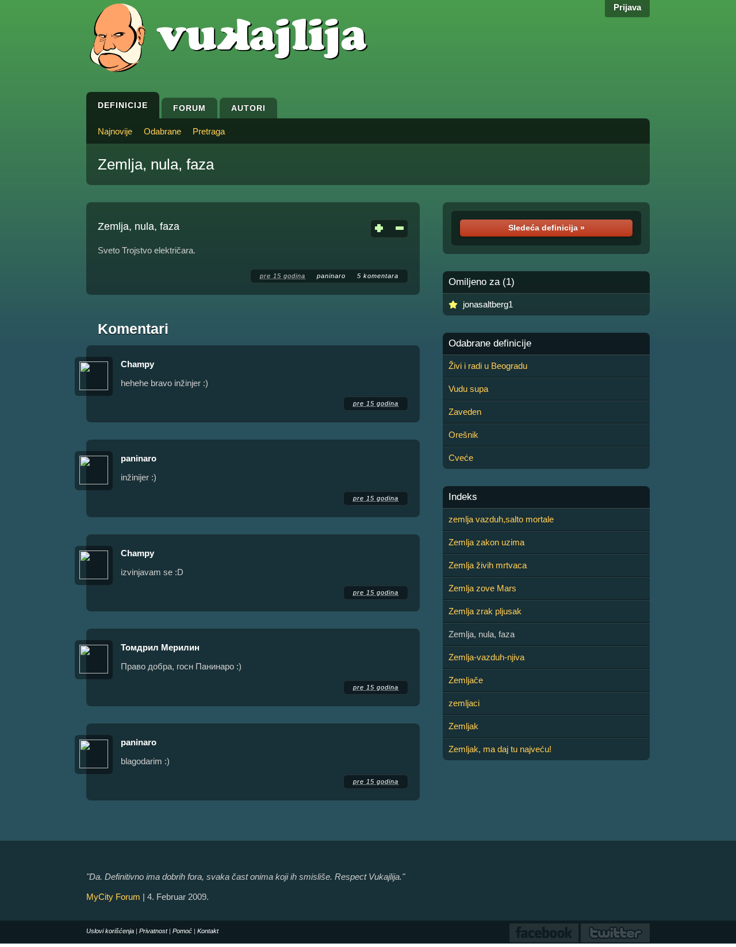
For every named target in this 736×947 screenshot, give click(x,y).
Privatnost (153, 930)
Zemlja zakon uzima (486, 542)
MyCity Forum (113, 897)
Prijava (627, 7)
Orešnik (463, 435)
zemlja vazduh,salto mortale (501, 519)
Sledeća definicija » (546, 227)
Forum (189, 108)
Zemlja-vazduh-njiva (486, 657)
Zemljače (465, 680)
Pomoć (182, 930)
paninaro (331, 275)
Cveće (460, 458)
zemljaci (464, 703)
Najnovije (115, 131)
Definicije (123, 105)
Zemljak (463, 726)
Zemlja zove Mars (482, 588)
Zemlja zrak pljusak (485, 611)
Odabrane (162, 131)
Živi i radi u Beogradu (487, 366)
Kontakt (207, 930)
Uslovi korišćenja (110, 930)
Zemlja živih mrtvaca (487, 565)
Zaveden (464, 412)
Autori (248, 108)
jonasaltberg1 (488, 304)
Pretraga (209, 131)
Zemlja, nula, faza (156, 164)
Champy (137, 364)
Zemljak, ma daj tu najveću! (499, 749)
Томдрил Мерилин (160, 647)
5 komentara (377, 275)
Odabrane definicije (489, 343)
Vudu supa (468, 389)
